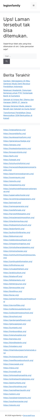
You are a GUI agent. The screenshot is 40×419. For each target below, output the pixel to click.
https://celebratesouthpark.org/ (17, 240)
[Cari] (6, 61)
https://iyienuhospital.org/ (14, 335)
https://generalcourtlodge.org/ (16, 141)
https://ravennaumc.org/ (14, 177)
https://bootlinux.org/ (12, 291)
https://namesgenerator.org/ (15, 206)
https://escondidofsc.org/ (14, 133)
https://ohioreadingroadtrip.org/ (17, 375)
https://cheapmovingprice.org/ (16, 244)
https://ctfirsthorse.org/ (13, 265)
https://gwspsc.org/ (12, 145)
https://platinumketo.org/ (14, 383)
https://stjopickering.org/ (14, 185)
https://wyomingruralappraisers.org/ (19, 199)
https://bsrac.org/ (11, 295)
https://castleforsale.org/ (14, 210)
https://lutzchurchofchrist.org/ (16, 163)
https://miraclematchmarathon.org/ (18, 217)
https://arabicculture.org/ (14, 273)
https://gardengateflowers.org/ (17, 320)
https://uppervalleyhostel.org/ (16, 195)
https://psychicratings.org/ (15, 386)
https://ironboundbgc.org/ (14, 331)
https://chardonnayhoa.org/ (15, 221)
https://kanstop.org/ (12, 339)
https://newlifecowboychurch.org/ (18, 360)
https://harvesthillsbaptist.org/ (16, 214)
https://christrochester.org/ (15, 251)
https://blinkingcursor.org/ (14, 284)
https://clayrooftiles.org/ (14, 305)
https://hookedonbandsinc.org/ (17, 148)
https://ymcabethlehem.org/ (15, 269)
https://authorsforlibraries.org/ (16, 232)
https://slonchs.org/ (12, 181)
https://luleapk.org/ (11, 160)
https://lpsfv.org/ (10, 156)
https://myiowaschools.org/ (15, 357)
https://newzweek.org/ (13, 364)
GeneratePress (29, 415)
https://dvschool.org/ (12, 316)
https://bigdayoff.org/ (12, 276)
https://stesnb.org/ (11, 405)
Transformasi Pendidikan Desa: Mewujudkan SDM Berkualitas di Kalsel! (17, 115)
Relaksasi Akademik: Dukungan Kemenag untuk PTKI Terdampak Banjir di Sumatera (18, 93)
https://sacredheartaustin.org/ (16, 390)
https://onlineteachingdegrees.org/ (18, 379)
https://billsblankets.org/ (14, 280)
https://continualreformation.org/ (17, 261)
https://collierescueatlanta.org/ (17, 309)
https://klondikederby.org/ (14, 342)
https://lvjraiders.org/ (12, 346)
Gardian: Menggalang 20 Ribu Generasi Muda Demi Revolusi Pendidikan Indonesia (16, 84)
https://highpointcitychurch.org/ (17, 225)
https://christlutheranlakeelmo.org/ (18, 247)
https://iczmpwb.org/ (12, 328)
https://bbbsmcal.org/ (13, 236)
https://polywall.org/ (12, 202)
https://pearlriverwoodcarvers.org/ (18, 174)
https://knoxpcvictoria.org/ (15, 152)
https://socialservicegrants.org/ (17, 398)
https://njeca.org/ (11, 368)
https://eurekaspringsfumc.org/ (17, 137)
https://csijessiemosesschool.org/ (18, 313)
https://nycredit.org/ (12, 371)
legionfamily (11, 5)
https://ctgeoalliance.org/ (14, 130)
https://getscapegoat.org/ (14, 324)
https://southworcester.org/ (15, 401)
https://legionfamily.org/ (13, 229)
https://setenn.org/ (11, 394)
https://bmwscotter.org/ (13, 287)
